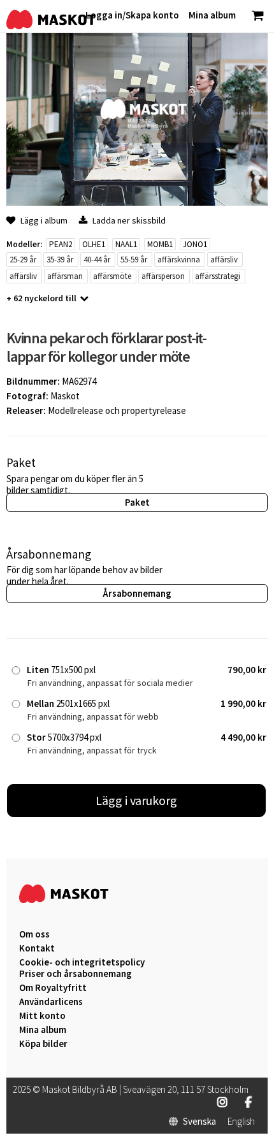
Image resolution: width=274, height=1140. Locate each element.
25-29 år (23, 259)
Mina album (42, 1030)
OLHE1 (93, 244)
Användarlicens (51, 1002)
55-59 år (133, 259)
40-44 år (96, 259)
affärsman (65, 276)
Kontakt (37, 948)
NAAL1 (126, 244)
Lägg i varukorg (136, 800)
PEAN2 (60, 244)
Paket (137, 502)
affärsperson (163, 276)
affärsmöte (112, 276)
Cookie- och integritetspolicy (82, 962)
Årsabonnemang (137, 593)
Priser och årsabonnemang (75, 974)
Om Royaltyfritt (53, 988)
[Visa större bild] (137, 202)
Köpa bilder (43, 1044)
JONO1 (195, 244)
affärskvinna (178, 259)
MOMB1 (160, 244)
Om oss (34, 934)
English (241, 1121)
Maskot (65, 396)
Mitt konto (42, 1016)
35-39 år (60, 259)
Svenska (199, 1121)
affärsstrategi (217, 276)
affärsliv (224, 259)
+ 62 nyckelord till (41, 298)
